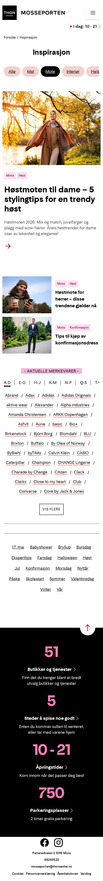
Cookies (17, 873)
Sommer (57, 578)
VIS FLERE (53, 509)
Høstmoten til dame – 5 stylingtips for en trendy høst (49, 199)
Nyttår (82, 568)
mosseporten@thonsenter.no (51, 866)
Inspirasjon (28, 37)
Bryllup (64, 547)
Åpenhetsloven (67, 873)
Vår (60, 589)
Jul (17, 568)
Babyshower (41, 547)
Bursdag (83, 547)
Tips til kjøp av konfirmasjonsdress (76, 339)
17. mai (18, 547)
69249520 (51, 860)
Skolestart (35, 578)
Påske (14, 578)
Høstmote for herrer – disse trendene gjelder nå (76, 299)
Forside (10, 37)
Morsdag (64, 568)
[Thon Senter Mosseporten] (33, 12)
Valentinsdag (82, 578)
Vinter (45, 589)
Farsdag (44, 557)
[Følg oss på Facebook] (44, 842)
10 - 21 (85, 26)
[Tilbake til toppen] (87, 627)
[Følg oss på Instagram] (58, 842)
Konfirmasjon (38, 568)
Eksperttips (21, 557)
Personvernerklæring (40, 873)
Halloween (67, 557)
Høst (87, 557)
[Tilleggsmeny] (93, 12)
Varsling (85, 873)
